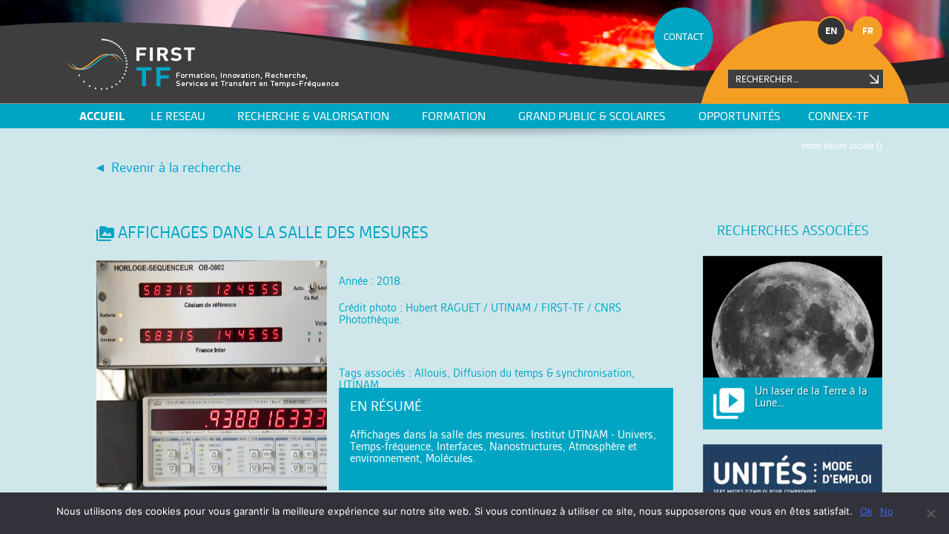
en (831, 30)
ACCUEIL (102, 116)
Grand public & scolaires (591, 116)
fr (867, 30)
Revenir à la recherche (176, 167)
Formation (454, 116)
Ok (866, 511)
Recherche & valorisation (313, 116)
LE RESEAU (178, 116)
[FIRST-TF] (203, 64)
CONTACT (684, 36)
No (886, 511)
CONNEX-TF (838, 116)
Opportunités (739, 116)
